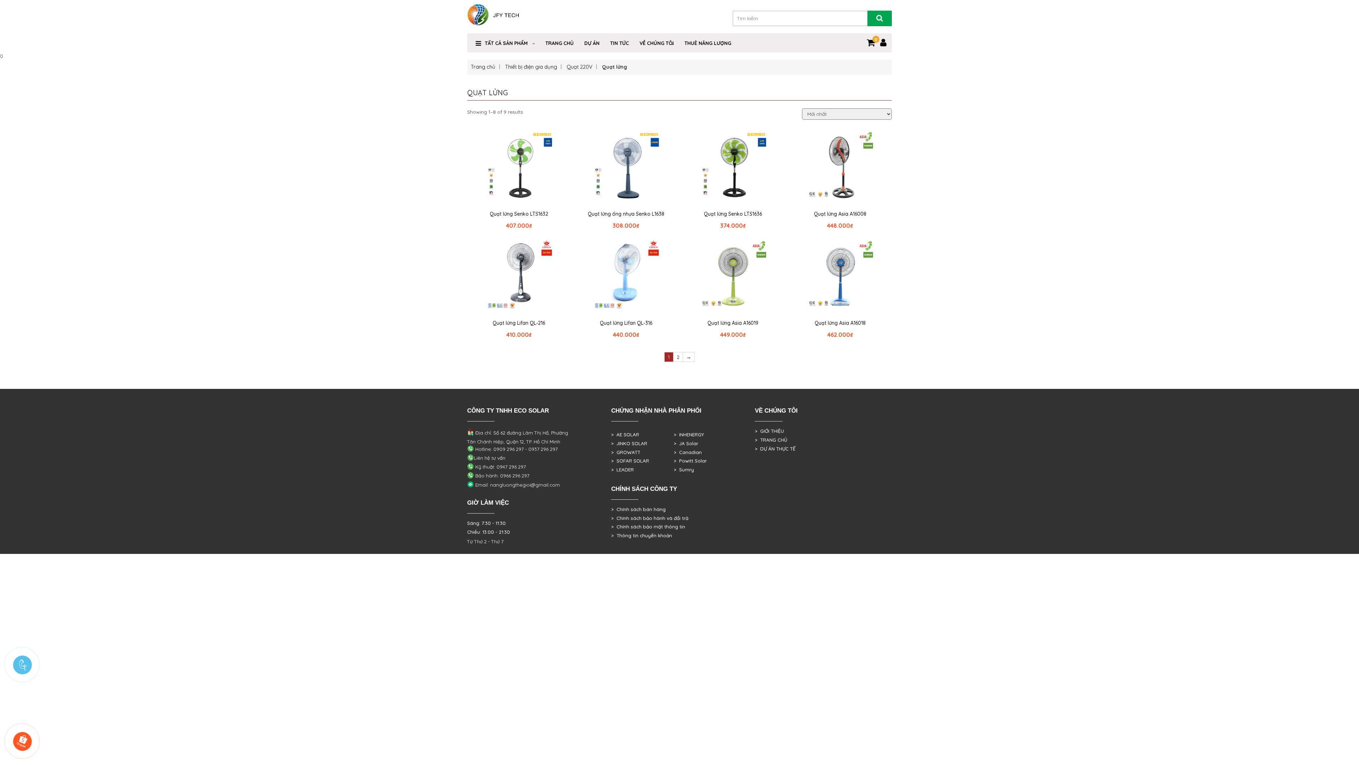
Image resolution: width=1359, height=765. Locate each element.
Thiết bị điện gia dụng (531, 66)
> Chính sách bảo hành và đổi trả (649, 518)
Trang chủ (483, 66)
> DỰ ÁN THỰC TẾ (775, 449)
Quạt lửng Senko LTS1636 (733, 214)
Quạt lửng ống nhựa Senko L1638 (626, 214)
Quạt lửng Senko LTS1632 (519, 214)
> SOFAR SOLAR (630, 461)
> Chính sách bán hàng (638, 509)
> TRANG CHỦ (771, 440)
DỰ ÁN (592, 43)
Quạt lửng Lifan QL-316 (626, 323)
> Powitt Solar (690, 461)
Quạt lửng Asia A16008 (840, 214)
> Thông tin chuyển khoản (641, 535)
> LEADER (622, 469)
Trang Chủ (559, 43)
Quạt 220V (579, 66)
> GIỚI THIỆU (769, 431)
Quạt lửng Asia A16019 (732, 323)
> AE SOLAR (625, 434)
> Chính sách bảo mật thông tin (648, 526)
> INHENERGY (689, 434)
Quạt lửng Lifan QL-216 (519, 323)
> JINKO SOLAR (629, 443)
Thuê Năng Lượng (707, 43)
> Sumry (684, 469)
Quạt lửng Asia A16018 (840, 323)
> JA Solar (686, 443)
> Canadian (688, 452)
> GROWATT (625, 452)
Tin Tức (619, 43)
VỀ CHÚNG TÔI (657, 43)
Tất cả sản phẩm (506, 43)
